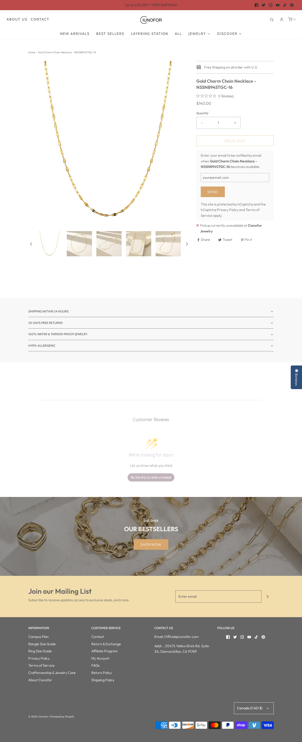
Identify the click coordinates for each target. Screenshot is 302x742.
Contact (40, 19)
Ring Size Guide (40, 651)
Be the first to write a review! (151, 477)
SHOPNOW (151, 544)
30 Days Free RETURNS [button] (45, 323)
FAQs (95, 665)
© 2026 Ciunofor (38, 716)
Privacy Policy (227, 209)
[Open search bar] (272, 19)
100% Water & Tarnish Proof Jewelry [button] (57, 334)
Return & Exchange (106, 644)
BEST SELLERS (110, 34)
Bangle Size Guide (42, 644)
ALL (178, 34)
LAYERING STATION (149, 34)
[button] (31, 244)
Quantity (202, 113)
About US (17, 19)
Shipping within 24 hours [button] (48, 311)
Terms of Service (41, 665)
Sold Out (235, 141)
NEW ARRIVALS (75, 34)
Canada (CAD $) (250, 708)
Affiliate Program (104, 651)
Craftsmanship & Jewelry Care (52, 672)
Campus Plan (38, 636)
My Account (100, 658)
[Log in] (281, 19)
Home (31, 52)
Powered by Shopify (62, 716)
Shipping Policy (102, 680)
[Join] (268, 596)
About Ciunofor (40, 680)
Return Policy (101, 672)
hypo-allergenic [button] (41, 346)
